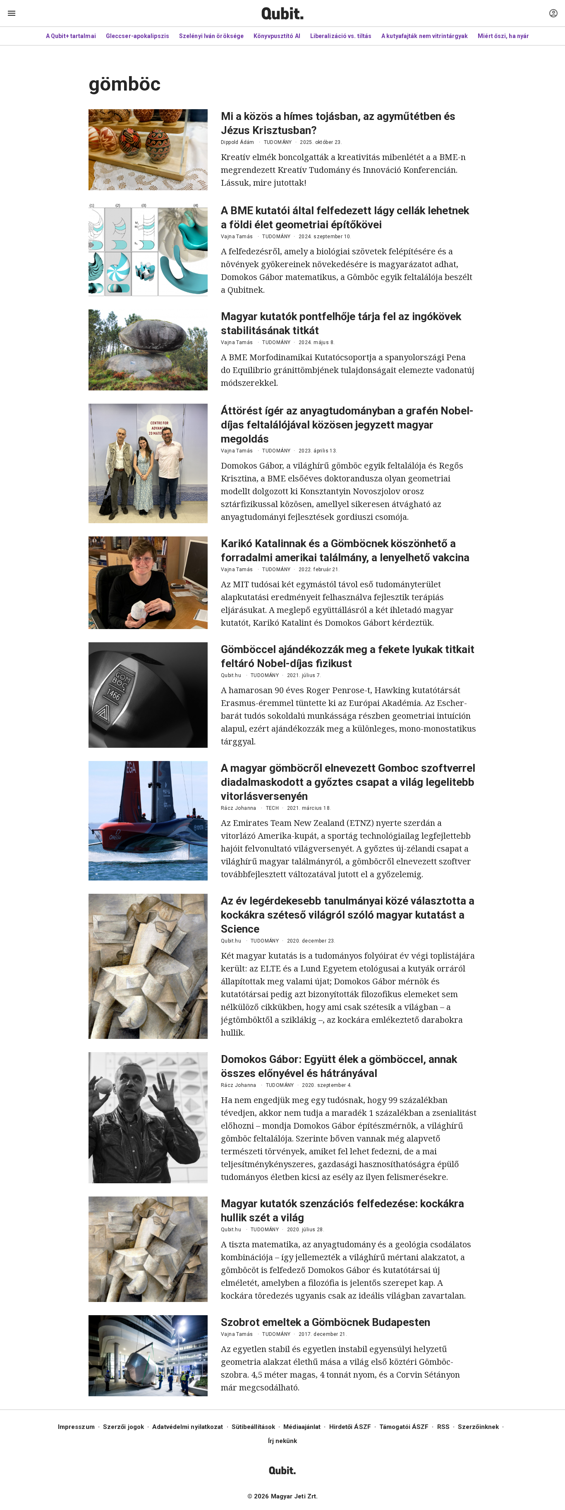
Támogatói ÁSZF (404, 1427)
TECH (272, 808)
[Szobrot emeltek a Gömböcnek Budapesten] (148, 1355)
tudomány (278, 142)
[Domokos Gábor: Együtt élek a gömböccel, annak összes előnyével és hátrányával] (148, 1117)
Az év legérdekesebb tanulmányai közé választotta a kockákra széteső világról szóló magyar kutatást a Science (347, 915)
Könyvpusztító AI (277, 36)
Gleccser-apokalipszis (137, 36)
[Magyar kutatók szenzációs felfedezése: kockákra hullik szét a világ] (148, 1249)
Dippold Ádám (237, 142)
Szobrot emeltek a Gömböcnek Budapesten (325, 1322)
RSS (443, 1427)
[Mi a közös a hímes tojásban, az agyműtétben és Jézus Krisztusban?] (148, 149)
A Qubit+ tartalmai (71, 36)
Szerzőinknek (478, 1427)
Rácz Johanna (238, 808)
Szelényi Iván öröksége (211, 36)
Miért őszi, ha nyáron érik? (515, 36)
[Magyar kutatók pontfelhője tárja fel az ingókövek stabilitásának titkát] (148, 349)
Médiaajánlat (302, 1427)
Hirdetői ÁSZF (350, 1427)
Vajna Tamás (237, 236)
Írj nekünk (282, 1441)
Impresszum (76, 1427)
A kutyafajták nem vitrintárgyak (424, 36)
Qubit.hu (231, 675)
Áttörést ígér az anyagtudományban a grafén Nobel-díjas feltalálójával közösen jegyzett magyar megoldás (347, 424)
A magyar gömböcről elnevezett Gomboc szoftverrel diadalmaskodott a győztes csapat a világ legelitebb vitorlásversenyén (348, 782)
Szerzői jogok (123, 1427)
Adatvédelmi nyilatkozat (187, 1427)
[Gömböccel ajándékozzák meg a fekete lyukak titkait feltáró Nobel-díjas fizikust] (148, 695)
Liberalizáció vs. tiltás (340, 36)
